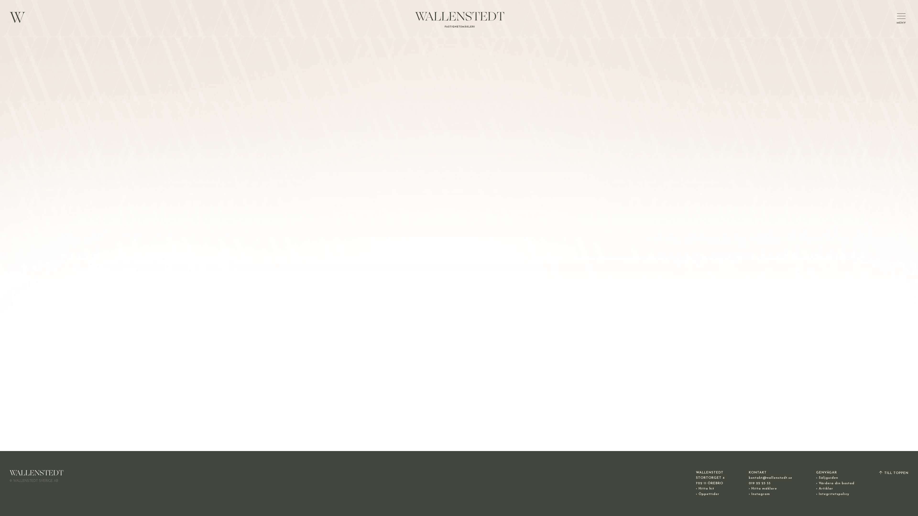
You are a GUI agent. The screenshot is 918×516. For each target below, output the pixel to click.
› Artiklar (824, 488)
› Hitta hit (705, 488)
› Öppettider (707, 494)
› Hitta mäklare (763, 488)
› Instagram (759, 494)
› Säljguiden (827, 478)
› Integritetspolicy (832, 494)
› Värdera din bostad (835, 483)
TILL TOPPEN (895, 473)
